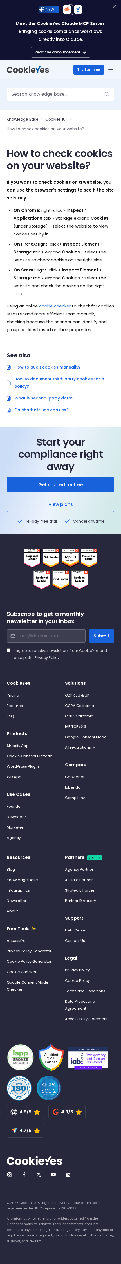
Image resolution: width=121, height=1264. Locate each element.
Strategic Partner (80, 890)
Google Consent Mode (86, 737)
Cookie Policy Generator (29, 961)
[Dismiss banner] (114, 6)
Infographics (18, 890)
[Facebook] (24, 1174)
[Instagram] (9, 1174)
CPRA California (79, 716)
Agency (14, 837)
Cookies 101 (56, 119)
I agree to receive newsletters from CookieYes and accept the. (60, 654)
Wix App (14, 777)
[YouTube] (53, 1174)
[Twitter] (39, 1174)
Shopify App (18, 745)
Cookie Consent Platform (30, 756)
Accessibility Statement (86, 1018)
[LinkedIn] (68, 1174)
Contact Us (75, 940)
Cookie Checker (22, 972)
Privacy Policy (47, 657)
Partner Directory (80, 900)
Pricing (13, 695)
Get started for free (60, 484)
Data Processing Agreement (80, 1005)
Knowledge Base (23, 119)
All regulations (78, 747)
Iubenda (72, 787)
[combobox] (60, 94)
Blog (11, 869)
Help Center (76, 930)
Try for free (88, 69)
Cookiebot (74, 777)
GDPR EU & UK (77, 695)
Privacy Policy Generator (29, 951)
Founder (14, 806)
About (12, 911)
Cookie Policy (77, 980)
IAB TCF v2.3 (75, 726)
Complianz (75, 797)
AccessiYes (17, 940)
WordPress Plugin (23, 766)
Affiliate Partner (79, 880)
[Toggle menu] (110, 69)
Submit (101, 636)
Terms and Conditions (85, 991)
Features (15, 705)
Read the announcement (57, 52)
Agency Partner (79, 869)
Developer (16, 817)
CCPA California (79, 705)
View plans (60, 504)
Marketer (15, 827)
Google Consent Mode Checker (27, 986)
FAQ (10, 716)
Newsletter (16, 900)
